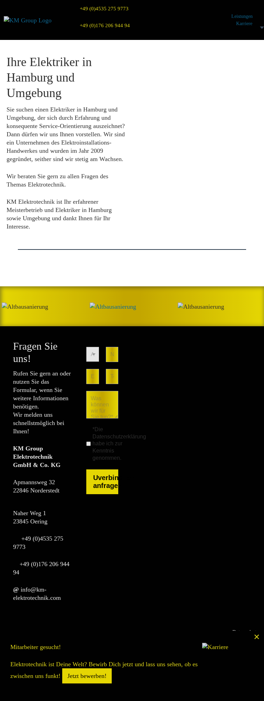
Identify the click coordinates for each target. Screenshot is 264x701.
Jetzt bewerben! (87, 675)
